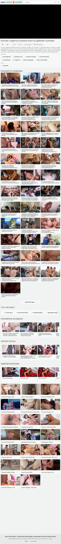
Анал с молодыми (28, 60)
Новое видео (33, 541)
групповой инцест (38, 312)
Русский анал (6, 60)
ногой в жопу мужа (22, 312)
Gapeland (5, 65)
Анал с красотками (42, 60)
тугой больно (9, 312)
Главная (26, 541)
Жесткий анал (7, 56)
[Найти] (55, 2)
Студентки (17, 60)
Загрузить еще (29, 302)
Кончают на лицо (31, 56)
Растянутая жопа (44, 56)
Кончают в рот (18, 56)
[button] (58, 312)
